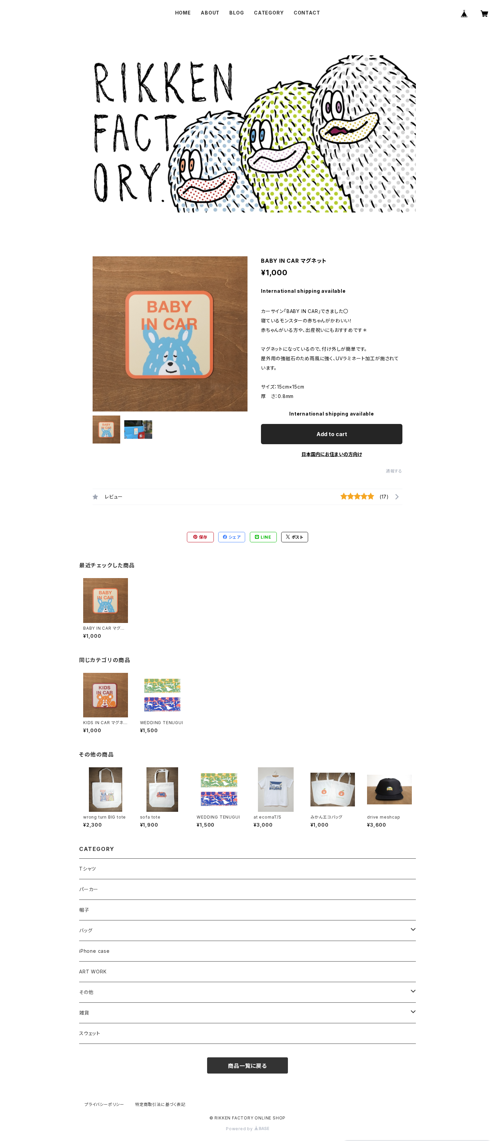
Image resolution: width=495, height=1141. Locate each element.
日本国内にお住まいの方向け (331, 454)
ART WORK (92, 971)
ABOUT (210, 13)
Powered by (240, 1128)
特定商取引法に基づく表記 (160, 1104)
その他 (86, 992)
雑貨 (84, 1013)
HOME (183, 13)
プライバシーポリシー (104, 1104)
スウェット (89, 1033)
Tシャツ (87, 869)
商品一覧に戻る (247, 1065)
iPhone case (94, 951)
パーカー (88, 889)
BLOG (236, 13)
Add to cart (332, 434)
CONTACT (307, 13)
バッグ (85, 930)
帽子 (84, 910)
